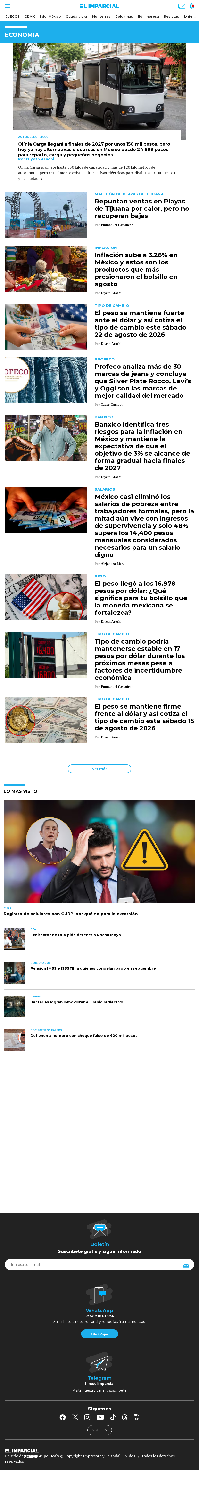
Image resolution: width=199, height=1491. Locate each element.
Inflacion (106, 247)
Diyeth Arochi (40, 159)
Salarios (105, 489)
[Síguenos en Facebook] (62, 1417)
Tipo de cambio (112, 305)
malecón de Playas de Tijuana (129, 194)
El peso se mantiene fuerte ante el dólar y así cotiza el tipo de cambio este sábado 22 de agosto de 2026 (140, 323)
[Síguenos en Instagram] (87, 1417)
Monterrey (101, 16)
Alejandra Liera (112, 564)
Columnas (124, 16)
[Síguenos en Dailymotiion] (137, 1417)
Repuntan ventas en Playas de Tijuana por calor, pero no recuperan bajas (142, 208)
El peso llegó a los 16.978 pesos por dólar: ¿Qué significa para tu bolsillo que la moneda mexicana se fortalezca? (141, 598)
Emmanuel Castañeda (117, 225)
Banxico (104, 417)
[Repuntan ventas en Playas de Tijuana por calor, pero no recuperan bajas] (46, 215)
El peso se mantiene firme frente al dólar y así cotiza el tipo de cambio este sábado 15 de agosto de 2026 (144, 717)
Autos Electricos (33, 137)
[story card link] (99, 91)
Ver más (99, 768)
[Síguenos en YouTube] (100, 1417)
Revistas (171, 16)
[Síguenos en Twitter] (75, 1417)
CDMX (30, 16)
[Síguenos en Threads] (125, 1417)
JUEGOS (13, 16)
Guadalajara (76, 16)
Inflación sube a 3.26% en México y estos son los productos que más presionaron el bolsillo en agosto (136, 269)
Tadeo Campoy (112, 404)
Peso (100, 576)
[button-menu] (6, 6)
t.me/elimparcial (99, 1384)
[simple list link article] (99, 853)
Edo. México (50, 16)
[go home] (99, 1450)
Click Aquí (99, 1334)
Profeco (105, 359)
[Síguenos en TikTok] (113, 1417)
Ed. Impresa (148, 16)
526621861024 (99, 1316)
